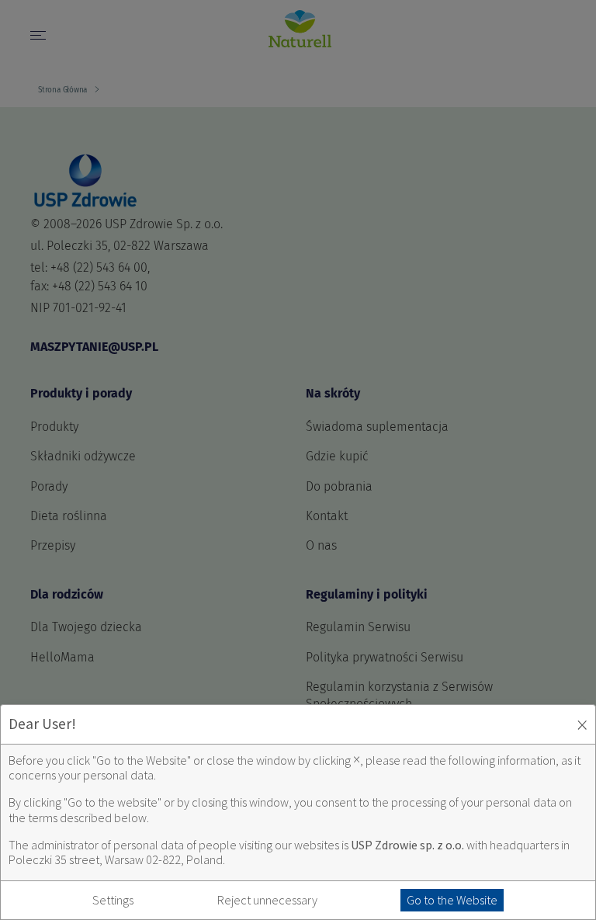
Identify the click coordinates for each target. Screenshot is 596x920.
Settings (112, 900)
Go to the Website (452, 900)
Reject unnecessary (267, 900)
